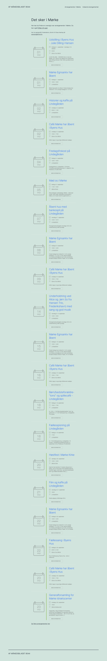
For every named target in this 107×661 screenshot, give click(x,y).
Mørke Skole (55, 189)
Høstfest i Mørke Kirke (61, 454)
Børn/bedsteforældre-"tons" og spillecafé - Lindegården (61, 396)
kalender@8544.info (36, 34)
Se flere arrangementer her (40, 624)
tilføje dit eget (43, 28)
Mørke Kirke (55, 463)
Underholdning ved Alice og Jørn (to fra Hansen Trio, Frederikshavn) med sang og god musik (60, 302)
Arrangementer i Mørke (73, 7)
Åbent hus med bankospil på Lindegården (58, 210)
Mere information (56, 65)
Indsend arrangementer (91, 7)
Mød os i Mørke (58, 180)
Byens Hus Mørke (56, 53)
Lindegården (55, 84)
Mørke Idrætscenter (57, 607)
